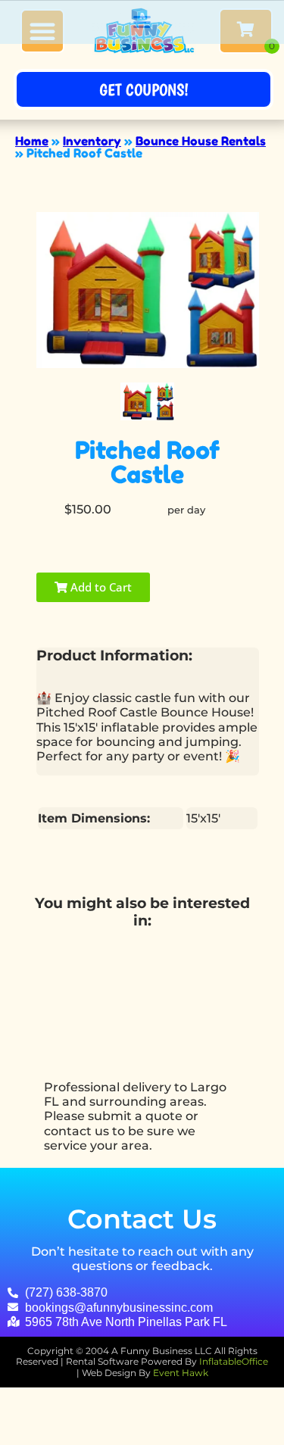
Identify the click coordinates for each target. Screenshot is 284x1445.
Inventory (92, 140)
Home (31, 140)
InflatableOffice (233, 1361)
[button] (142, 22)
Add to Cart (99, 587)
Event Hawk (180, 1372)
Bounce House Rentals (201, 140)
